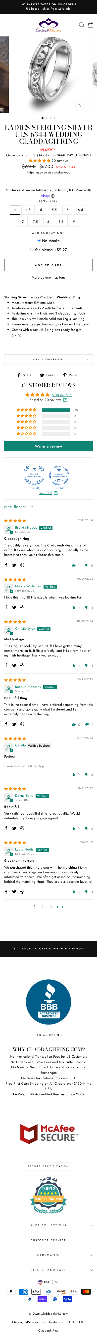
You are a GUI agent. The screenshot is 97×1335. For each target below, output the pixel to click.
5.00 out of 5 (62, 394)
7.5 (35, 221)
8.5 (61, 221)
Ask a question (48, 359)
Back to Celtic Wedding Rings (52, 949)
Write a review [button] (48, 446)
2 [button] (47, 118)
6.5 (80, 209)
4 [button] (55, 118)
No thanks (51, 241)
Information (48, 1255)
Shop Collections (48, 1225)
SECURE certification (48, 1166)
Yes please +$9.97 (51, 250)
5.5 (54, 209)
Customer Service (48, 1240)
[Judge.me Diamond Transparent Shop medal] (59, 475)
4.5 (28, 209)
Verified (45, 493)
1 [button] (43, 118)
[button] (40, 160)
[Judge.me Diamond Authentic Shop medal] (34, 475)
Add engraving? (48, 233)
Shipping (33, 172)
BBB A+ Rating (48, 1035)
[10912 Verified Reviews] (48, 1215)
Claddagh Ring (48, 1330)
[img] (15, 520)
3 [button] (51, 118)
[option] (48, 6)
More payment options (48, 277)
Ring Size (48, 201)
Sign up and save (48, 1270)
